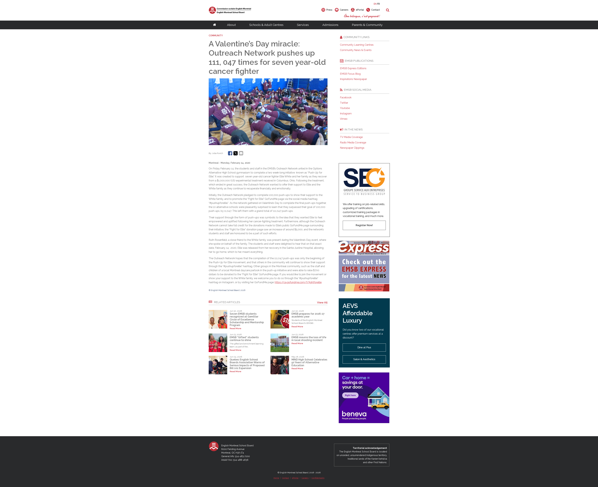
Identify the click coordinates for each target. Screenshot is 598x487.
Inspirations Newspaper (353, 79)
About (231, 24)
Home (276, 478)
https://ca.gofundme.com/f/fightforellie (298, 282)
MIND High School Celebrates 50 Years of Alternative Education (309, 362)
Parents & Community (367, 24)
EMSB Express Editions (353, 68)
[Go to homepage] (214, 25)
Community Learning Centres (357, 44)
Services (303, 24)
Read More (235, 328)
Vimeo (343, 119)
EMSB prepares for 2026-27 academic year (308, 315)
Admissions (330, 24)
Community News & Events (356, 50)
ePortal (295, 478)
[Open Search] (387, 10)
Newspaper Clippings (352, 147)
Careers (304, 478)
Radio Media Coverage (353, 142)
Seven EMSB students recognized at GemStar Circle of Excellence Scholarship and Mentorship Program (247, 319)
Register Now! (364, 225)
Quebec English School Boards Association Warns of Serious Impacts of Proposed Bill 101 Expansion (247, 364)
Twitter (344, 102)
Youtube (345, 108)
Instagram (346, 113)
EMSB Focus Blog (350, 73)
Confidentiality (318, 478)
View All (322, 302)
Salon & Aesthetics (364, 359)
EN (375, 3)
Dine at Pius (364, 347)
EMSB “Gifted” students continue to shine (244, 339)
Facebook (345, 97)
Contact (285, 478)
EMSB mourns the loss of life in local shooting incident (309, 339)
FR (378, 3)
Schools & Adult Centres (266, 24)
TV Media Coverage (351, 137)
